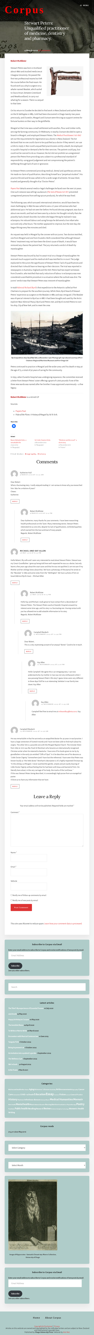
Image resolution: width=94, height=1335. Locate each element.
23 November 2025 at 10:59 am (34, 731)
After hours (25, 1089)
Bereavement (65, 1089)
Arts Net (66, 1332)
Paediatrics (62, 1104)
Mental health (23, 1104)
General (68, 1094)
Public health (21, 1108)
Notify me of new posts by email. (25, 900)
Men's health (12, 1104)
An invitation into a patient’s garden (22, 1053)
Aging (31, 1089)
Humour (21, 1100)
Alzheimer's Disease (42, 1089)
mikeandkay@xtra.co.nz (67, 712)
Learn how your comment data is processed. (63, 924)
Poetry (80, 1104)
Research (39, 1109)
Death (31, 1094)
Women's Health (76, 1108)
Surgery (59, 1109)
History (42, 454)
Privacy (57, 1326)
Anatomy (53, 1089)
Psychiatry (11, 1109)
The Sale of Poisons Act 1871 (58, 192)
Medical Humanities (61, 1099)
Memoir (78, 1099)
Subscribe (15, 966)
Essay (50, 1094)
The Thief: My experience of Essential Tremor (26, 1008)
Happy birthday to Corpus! (18, 1020)
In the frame (13, 1070)
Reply (15, 501)
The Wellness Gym (15, 1059)
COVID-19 (24, 1095)
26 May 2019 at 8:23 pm (30, 553)
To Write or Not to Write (17, 1031)
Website (14, 881)
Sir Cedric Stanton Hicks (42, 440)
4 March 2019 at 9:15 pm (41, 513)
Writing (11, 1112)
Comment (15, 812)
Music (32, 1104)
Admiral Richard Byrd (26, 288)
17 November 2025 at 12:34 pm (48, 634)
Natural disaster (40, 1104)
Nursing (48, 1104)
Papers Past (21, 411)
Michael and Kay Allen (33, 551)
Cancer (81, 1089)
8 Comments (44, 50)
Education (40, 1094)
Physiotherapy (71, 1104)
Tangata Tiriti (13, 1042)
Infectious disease (32, 1100)
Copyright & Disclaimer (43, 1326)
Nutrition (55, 1104)
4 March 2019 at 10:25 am (32, 475)
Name (14, 853)
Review (47, 1108)
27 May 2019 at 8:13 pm (40, 594)
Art (57, 1089)
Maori (48, 1100)
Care (10, 1094)
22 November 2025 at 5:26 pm (51, 664)
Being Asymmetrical (16, 1048)
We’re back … (13, 1064)
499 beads (12, 1014)
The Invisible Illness (16, 1025)
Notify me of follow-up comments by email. (30, 895)
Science (53, 1109)
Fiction (62, 1094)
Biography (30, 454)
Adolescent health (14, 1089)
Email (13, 867)
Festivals (56, 1094)
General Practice (76, 1095)
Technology (65, 1109)
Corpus (25, 9)
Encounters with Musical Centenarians (23, 1036)
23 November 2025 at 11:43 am (55, 704)
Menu (86, 5)
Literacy (43, 1100)
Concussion (16, 1094)
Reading (32, 1108)
